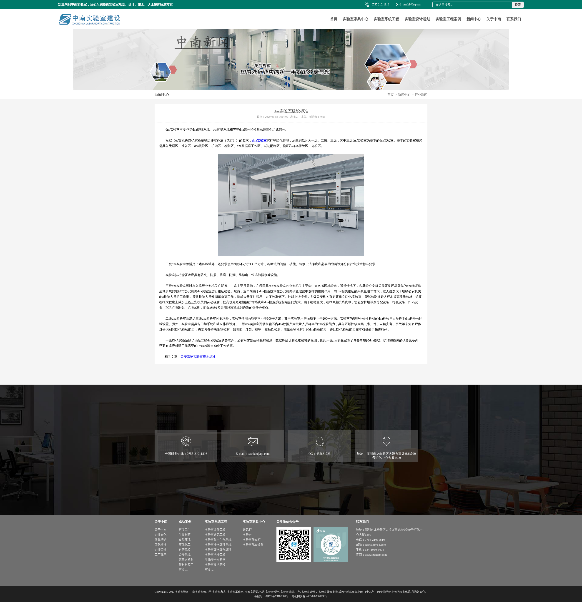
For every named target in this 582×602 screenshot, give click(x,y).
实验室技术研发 (215, 564)
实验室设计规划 (417, 19)
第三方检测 (186, 559)
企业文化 (160, 534)
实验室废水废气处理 (218, 549)
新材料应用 (186, 564)
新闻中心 (474, 19)
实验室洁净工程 (215, 554)
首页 (333, 19)
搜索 (518, 4)
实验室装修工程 (215, 529)
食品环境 (185, 539)
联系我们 (514, 19)
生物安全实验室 (215, 559)
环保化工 (185, 544)
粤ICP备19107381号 (277, 596)
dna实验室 (259, 140)
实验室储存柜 (252, 539)
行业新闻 (421, 94)
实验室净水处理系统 (218, 544)
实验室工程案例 (448, 19)
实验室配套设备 (253, 544)
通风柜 (247, 529)
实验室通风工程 (215, 534)
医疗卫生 (185, 529)
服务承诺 (160, 539)
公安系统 (185, 554)
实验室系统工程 (386, 19)
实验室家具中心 (355, 19)
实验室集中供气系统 (218, 539)
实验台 (247, 534)
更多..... (183, 569)
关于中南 (494, 19)
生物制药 (185, 534)
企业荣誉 (160, 549)
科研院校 (185, 549)
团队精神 (160, 544)
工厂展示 (160, 554)
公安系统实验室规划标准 (198, 356)
